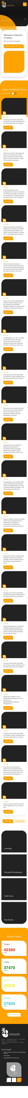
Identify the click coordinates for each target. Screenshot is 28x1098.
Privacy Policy (13, 1040)
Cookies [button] (8, 1040)
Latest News (7, 821)
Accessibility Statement (12, 1039)
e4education (4, 1043)
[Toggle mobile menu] (25, 4)
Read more (8, 127)
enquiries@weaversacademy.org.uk (11, 1057)
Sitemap (3, 1039)
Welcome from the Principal (13, 46)
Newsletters (20, 821)
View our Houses (14, 1014)
